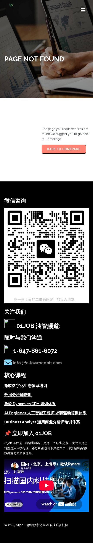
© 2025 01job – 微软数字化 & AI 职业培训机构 (36, 525)
